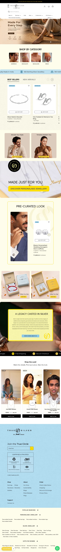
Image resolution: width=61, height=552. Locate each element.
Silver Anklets (5, 532)
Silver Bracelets (14, 530)
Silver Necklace (23, 530)
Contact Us (10, 503)
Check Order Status (45, 485)
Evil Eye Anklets (25, 547)
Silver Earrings (5, 530)
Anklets (9, 490)
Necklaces (10, 488)
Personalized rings (43, 519)
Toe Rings (53, 545)
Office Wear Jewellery (40, 532)
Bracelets (17, 488)
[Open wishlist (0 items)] (48, 6)
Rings (16, 485)
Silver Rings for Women (7, 545)
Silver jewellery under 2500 (51, 534)
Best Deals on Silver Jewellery (10, 536)
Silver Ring (39, 530)
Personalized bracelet (7, 519)
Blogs (25, 490)
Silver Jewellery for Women (8, 534)
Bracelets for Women (32, 545)
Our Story (26, 485)
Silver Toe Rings (47, 530)
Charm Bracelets (42, 547)
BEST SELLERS (13, 79)
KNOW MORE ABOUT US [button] (30, 335)
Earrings (9, 485)
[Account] (45, 6)
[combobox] (30, 11)
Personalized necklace (31, 519)
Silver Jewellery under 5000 (37, 534)
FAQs (24, 495)
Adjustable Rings (16, 547)
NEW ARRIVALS (29, 79)
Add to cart (11, 416)
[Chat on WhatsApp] (57, 548)
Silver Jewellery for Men (22, 534)
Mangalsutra (34, 547)
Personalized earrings (19, 519)
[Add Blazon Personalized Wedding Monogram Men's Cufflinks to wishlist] (49, 222)
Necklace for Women (20, 545)
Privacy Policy (43, 493)
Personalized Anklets (7, 521)
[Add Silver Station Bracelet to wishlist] (29, 85)
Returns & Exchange (45, 490)
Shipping (42, 488)
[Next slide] (48, 234)
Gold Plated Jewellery (28, 532)
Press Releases (27, 493)
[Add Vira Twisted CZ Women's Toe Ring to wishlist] (54, 85)
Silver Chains (32, 530)
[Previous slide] (12, 234)
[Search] (9, 12)
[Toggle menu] (8, 5)
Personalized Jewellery (15, 532)
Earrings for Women (44, 545)
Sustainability (27, 488)
